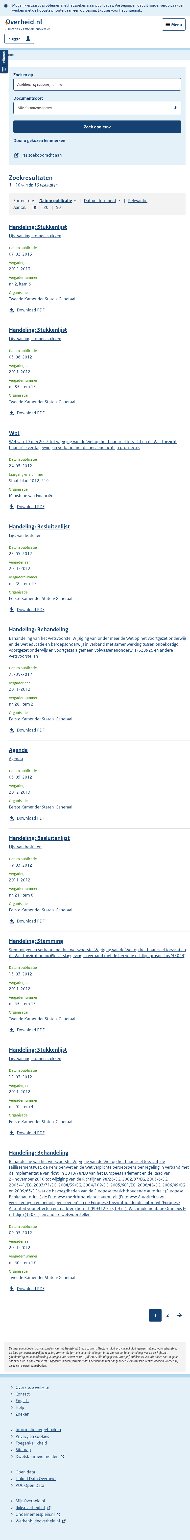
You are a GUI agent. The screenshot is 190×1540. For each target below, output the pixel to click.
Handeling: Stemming (36, 941)
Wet (14, 432)
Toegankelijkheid (31, 1443)
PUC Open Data (30, 1485)
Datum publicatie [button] (55, 200)
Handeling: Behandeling (38, 629)
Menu (176, 24)
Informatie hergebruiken (38, 1429)
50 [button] (58, 207)
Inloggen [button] (14, 39)
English (22, 1400)
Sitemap (23, 1449)
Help (20, 1407)
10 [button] (34, 207)
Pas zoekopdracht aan (41, 155)
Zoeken (22, 1414)
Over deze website (32, 1387)
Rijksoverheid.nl (30, 1507)
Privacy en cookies (32, 1436)
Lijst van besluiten (25, 535)
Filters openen (4, 61)
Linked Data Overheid (36, 1478)
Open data (25, 1472)
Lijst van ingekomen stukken (35, 235)
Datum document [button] (100, 200)
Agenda (18, 750)
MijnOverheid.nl (30, 1501)
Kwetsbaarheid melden (37, 1456)
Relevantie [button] (137, 200)
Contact (23, 1394)
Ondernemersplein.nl (35, 1514)
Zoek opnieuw (97, 127)
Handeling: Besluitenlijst (39, 526)
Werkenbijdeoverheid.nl (38, 1521)
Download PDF (31, 310)
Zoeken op (23, 74)
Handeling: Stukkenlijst (38, 227)
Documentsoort (28, 98)
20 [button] (46, 207)
